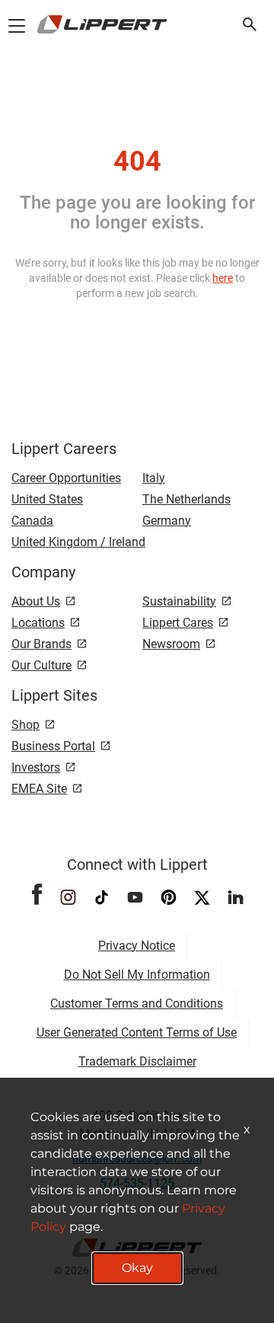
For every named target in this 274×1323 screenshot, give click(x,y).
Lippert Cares (177, 622)
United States (47, 499)
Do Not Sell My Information (137, 974)
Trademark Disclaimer (137, 1061)
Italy (153, 478)
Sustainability (179, 601)
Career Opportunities (66, 478)
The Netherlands (186, 499)
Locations (38, 622)
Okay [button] (137, 1268)
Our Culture (41, 665)
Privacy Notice (136, 945)
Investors (35, 767)
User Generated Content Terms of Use (137, 1032)
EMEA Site (39, 788)
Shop (25, 724)
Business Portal (53, 746)
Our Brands (41, 644)
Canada (32, 520)
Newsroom (171, 644)
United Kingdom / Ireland (78, 542)
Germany (166, 520)
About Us (35, 601)
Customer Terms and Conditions (136, 1003)
